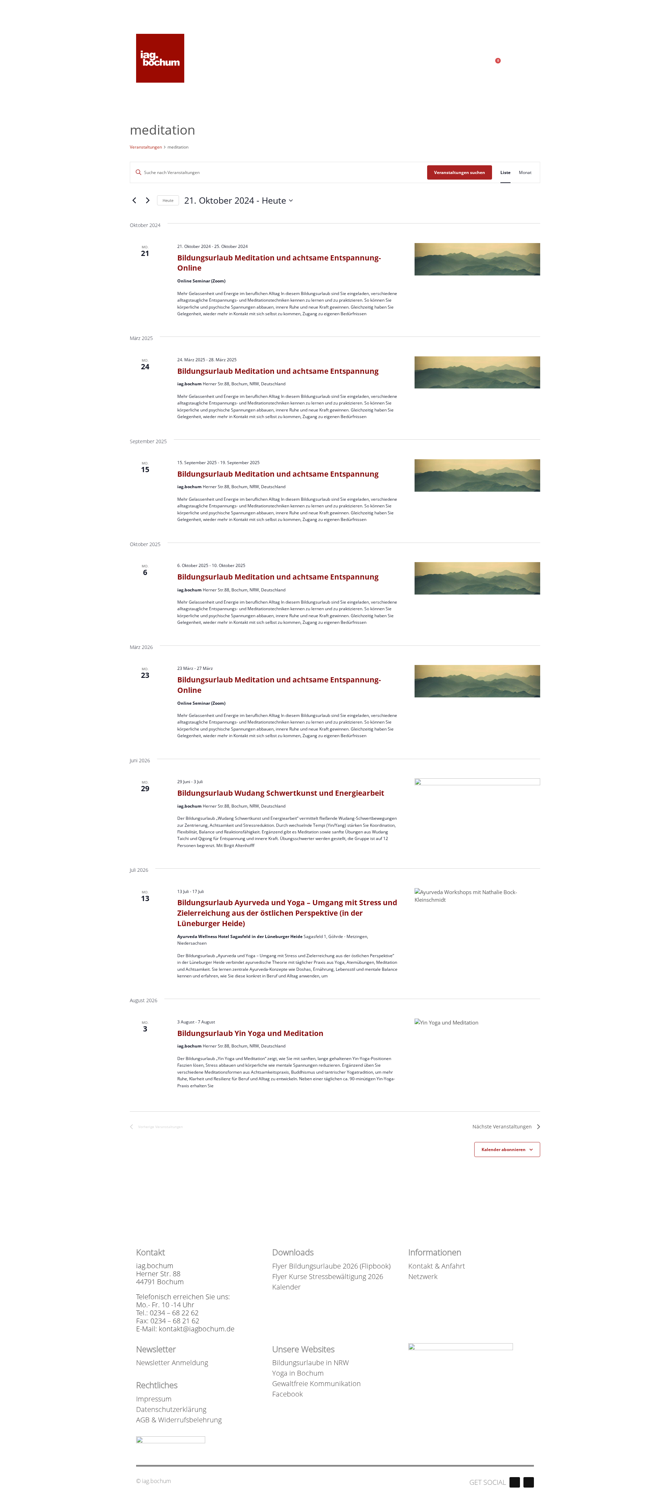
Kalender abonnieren (504, 1149)
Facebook (287, 1394)
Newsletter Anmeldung (172, 1362)
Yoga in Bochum (298, 1373)
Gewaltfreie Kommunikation (316, 1383)
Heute (168, 200)
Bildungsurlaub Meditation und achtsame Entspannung (278, 371)
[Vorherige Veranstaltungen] (134, 200)
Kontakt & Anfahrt (436, 1266)
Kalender (286, 1287)
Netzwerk (423, 1276)
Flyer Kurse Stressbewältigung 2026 (327, 1276)
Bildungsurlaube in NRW (310, 1362)
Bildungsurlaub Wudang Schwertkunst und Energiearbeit (280, 793)
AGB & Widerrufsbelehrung (179, 1419)
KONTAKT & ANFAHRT (462, 6)
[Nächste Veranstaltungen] (147, 200)
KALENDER (515, 6)
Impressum (154, 1399)
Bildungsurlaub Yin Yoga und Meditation (250, 1033)
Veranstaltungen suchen (459, 172)
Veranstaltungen (146, 147)
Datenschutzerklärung (171, 1409)
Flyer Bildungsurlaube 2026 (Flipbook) (331, 1266)
